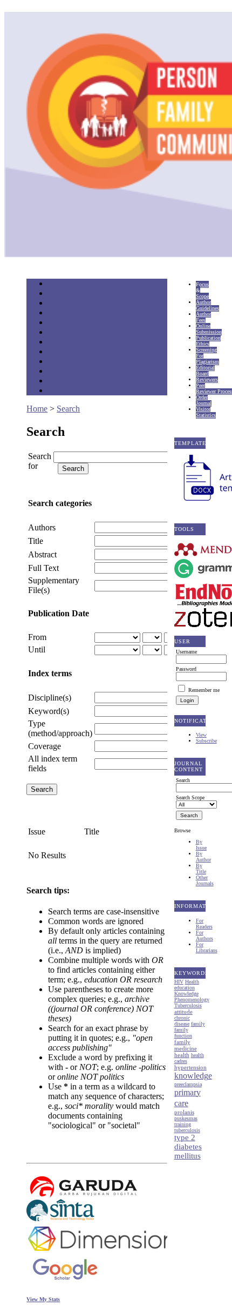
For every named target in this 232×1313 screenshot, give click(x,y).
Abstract (42, 554)
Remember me (204, 690)
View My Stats (43, 1299)
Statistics (59, 362)
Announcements (67, 352)
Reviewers (207, 379)
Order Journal (203, 400)
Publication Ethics (208, 341)
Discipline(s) (49, 697)
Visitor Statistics (206, 412)
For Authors (204, 935)
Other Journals (205, 880)
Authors (42, 527)
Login (55, 304)
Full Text (43, 568)
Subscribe (206, 741)
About (55, 294)
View (201, 735)
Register (58, 314)
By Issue (201, 845)
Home (55, 284)
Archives (58, 343)
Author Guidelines (207, 305)
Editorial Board (205, 370)
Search (56, 323)
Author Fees (203, 317)
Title (35, 541)
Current (57, 333)
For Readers (204, 924)
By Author (203, 857)
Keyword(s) (48, 711)
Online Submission (209, 329)
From (37, 637)
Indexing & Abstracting (76, 372)
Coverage (44, 746)
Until (36, 649)
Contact (57, 391)
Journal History (67, 382)
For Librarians (206, 947)
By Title (201, 868)
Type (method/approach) (60, 728)
